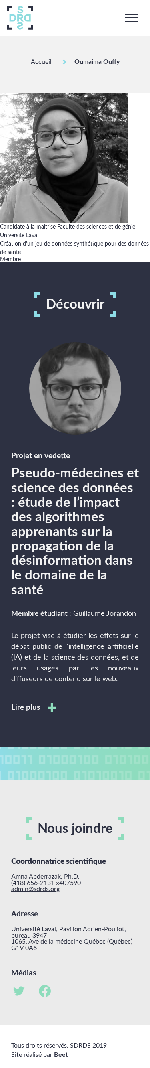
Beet (61, 1055)
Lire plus (26, 707)
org (55, 889)
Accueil (41, 62)
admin (19, 889)
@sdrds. (39, 889)
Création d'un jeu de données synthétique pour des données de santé (74, 248)
